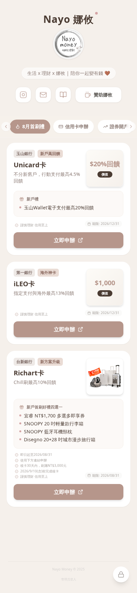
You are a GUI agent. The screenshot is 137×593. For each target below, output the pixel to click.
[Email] (43, 95)
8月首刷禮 (33, 126)
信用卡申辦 (76, 126)
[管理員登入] (121, 574)
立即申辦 (64, 240)
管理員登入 (68, 579)
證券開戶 (119, 126)
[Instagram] (23, 95)
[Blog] (63, 95)
